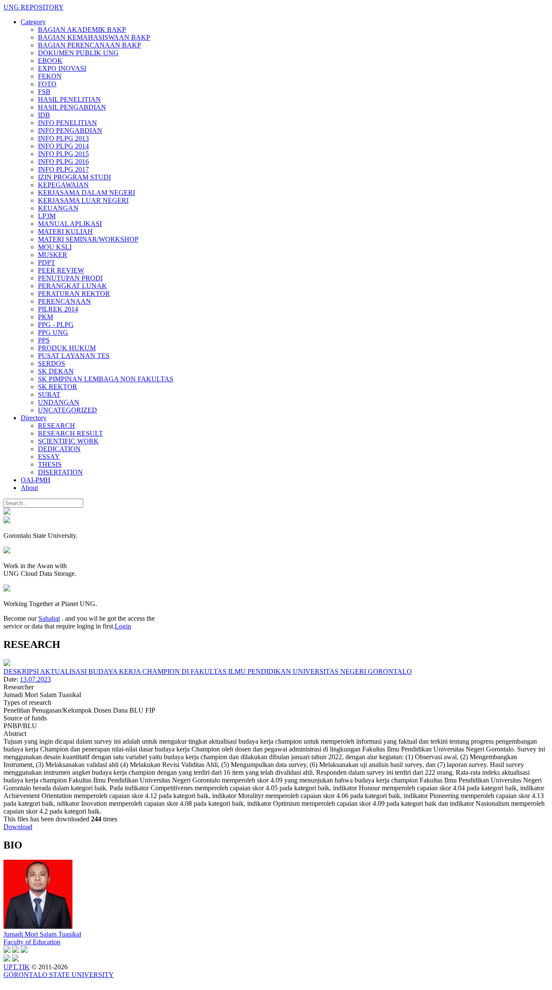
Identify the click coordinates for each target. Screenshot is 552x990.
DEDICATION (59, 449)
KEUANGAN (58, 208)
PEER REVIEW (61, 270)
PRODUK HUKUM (67, 348)
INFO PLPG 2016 (63, 161)
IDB (44, 115)
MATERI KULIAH (65, 231)
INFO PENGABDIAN (70, 130)
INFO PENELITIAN (67, 122)
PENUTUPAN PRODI (70, 278)
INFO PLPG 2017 (63, 169)
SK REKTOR (57, 386)
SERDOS (51, 363)
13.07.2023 (35, 679)
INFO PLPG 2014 (63, 146)
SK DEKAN (56, 371)
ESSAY (49, 456)
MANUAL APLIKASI (70, 223)
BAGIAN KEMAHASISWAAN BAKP (94, 37)
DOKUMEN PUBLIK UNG (78, 53)
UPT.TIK (16, 967)
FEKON (50, 76)
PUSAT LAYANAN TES (74, 355)
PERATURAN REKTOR (74, 293)
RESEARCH (56, 425)
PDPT (46, 262)
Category (33, 21)
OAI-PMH (35, 480)
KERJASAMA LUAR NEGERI (83, 200)
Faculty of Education (31, 942)
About (29, 487)
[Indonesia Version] (6, 512)
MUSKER (52, 254)
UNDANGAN (58, 402)
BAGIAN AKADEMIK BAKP (82, 29)
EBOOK (50, 60)
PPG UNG (53, 332)
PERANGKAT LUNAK (72, 285)
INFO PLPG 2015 (63, 153)
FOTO (47, 84)
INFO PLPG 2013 (63, 138)
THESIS (50, 464)
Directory (34, 417)
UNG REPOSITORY (33, 7)
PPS (44, 340)
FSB (44, 91)
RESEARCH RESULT (70, 433)
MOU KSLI (55, 247)
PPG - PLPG (56, 324)
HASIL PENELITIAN (69, 99)
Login (123, 626)
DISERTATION (60, 472)
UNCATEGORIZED (67, 410)
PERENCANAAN (64, 301)
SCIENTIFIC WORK (68, 441)
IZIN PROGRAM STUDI (74, 177)
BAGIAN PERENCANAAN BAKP (89, 45)
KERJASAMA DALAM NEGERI (86, 192)
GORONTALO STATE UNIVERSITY (58, 974)
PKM (45, 317)
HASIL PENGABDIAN (72, 107)
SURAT (49, 394)
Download (17, 826)
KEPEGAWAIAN (63, 185)
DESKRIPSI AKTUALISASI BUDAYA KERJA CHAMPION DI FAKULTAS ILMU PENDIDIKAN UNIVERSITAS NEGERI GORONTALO (207, 671)
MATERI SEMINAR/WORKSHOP (88, 239)
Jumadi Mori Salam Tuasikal (42, 934)
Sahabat (49, 618)
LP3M (47, 216)
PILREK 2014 (58, 309)
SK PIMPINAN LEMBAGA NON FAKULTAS (105, 379)
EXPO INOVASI (62, 68)
